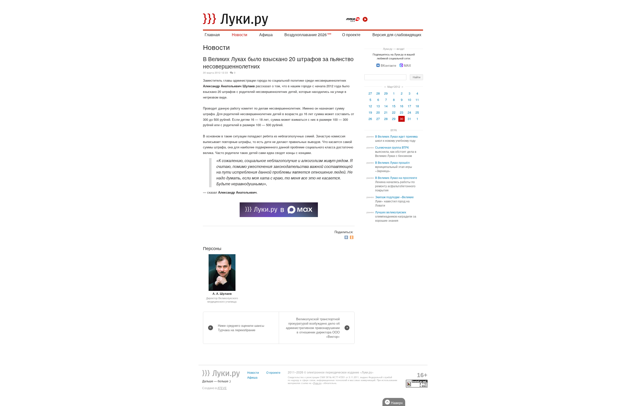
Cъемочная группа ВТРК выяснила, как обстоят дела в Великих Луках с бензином (395, 151)
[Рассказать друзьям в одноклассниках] (352, 237)
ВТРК (394, 130)
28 (378, 93)
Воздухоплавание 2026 (305, 34)
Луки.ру (317, 383)
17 (409, 106)
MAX (407, 65)
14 (386, 106)
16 (401, 106)
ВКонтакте (388, 65)
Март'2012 (393, 86)
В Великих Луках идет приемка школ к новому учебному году (396, 138)
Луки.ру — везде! (393, 49)
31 (409, 118)
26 (370, 118)
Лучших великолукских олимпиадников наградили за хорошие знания (395, 216)
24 (409, 112)
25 (417, 112)
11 (417, 99)
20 (378, 112)
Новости (239, 34)
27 (370, 93)
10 (409, 99)
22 (393, 112)
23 (401, 112)
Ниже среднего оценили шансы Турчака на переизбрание (241, 327)
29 (386, 93)
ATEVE (222, 388)
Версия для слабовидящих (396, 34)
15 (393, 106)
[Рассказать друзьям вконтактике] (347, 237)
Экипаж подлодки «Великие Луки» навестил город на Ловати (394, 201)
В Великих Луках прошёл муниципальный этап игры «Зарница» (393, 167)
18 (417, 106)
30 (401, 118)
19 (370, 112)
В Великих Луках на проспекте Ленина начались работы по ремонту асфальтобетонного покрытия (396, 184)
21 (386, 112)
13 (378, 106)
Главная (212, 34)
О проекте (351, 34)
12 (370, 106)
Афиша (266, 34)
